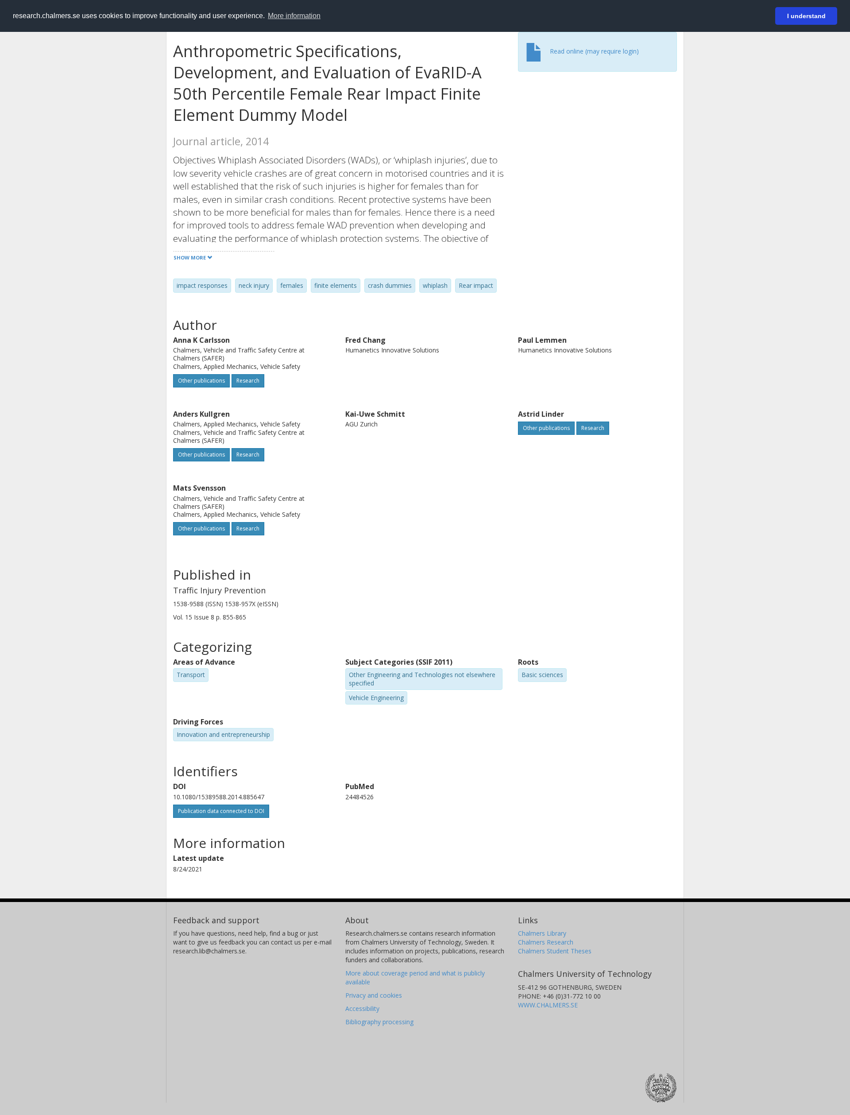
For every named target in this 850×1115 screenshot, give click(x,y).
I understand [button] (806, 15)
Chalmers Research (545, 942)
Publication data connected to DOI (221, 811)
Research (247, 380)
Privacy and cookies (373, 995)
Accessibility (362, 1008)
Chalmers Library (542, 933)
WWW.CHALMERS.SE (548, 1005)
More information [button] (294, 15)
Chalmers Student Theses (554, 951)
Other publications (201, 380)
